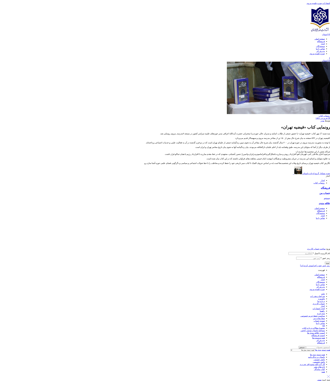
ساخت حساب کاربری (316, 249)
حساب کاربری (319, 304)
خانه (323, 294)
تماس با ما (320, 284)
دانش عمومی (319, 359)
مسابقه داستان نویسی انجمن (312, 330)
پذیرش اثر (320, 287)
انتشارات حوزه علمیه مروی (318, 3)
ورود (327, 263)
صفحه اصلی (319, 275)
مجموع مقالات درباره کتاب (313, 328)
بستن (319, 380)
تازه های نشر (319, 367)
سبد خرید (321, 313)
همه (323, 372)
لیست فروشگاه (318, 335)
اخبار (323, 180)
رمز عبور (325, 258)
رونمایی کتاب (324, 116)
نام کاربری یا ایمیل (321, 253)
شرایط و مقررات (317, 296)
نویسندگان (320, 282)
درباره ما (321, 301)
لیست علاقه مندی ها (316, 333)
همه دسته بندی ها (317, 355)
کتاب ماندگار (319, 369)
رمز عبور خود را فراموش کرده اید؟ (315, 265)
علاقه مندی (324, 203)
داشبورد (321, 299)
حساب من (324, 193)
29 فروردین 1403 (323, 118)
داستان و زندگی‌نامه (316, 357)
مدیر (322, 121)
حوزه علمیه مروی (317, 289)
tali (323, 325)
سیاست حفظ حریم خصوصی (312, 316)
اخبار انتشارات (319, 308)
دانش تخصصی (319, 362)
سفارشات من (319, 318)
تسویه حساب (319, 321)
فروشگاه (325, 188)
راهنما (322, 311)
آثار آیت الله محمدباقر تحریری (312, 364)
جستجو (302, 347)
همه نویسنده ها (318, 338)
